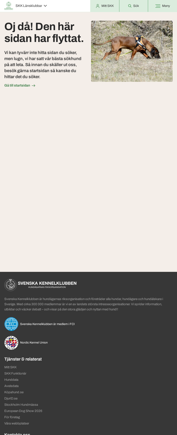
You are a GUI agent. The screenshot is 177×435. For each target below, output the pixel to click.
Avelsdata (11, 386)
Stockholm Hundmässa (21, 404)
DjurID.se (10, 398)
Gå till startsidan (17, 85)
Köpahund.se (14, 392)
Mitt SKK (10, 367)
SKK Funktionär (15, 373)
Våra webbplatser (16, 423)
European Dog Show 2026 (23, 411)
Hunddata (11, 379)
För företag (12, 417)
